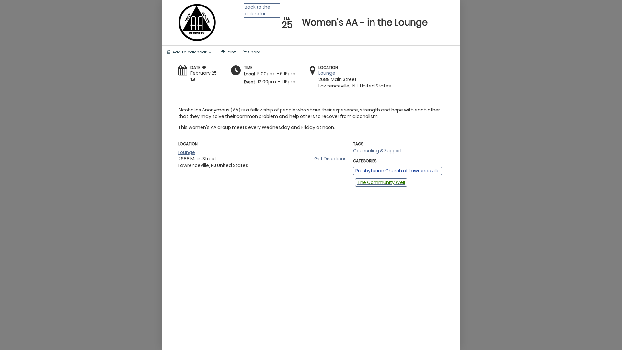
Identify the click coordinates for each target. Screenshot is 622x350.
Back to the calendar (257, 10)
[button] (204, 67)
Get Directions (330, 159)
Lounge (326, 73)
